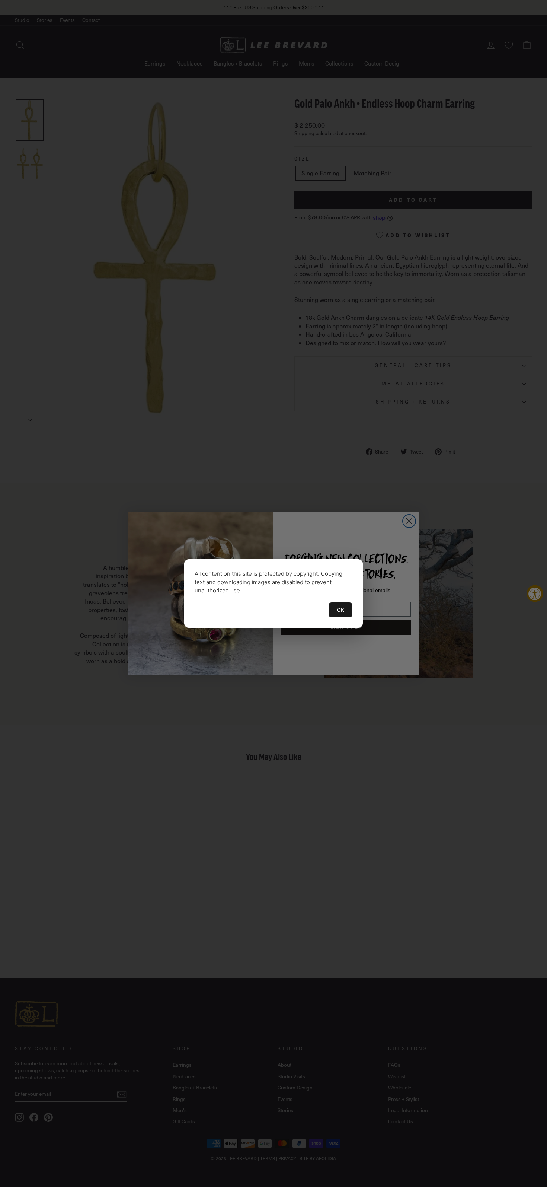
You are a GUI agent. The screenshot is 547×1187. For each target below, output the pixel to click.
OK (340, 610)
